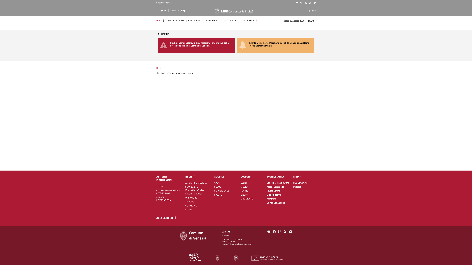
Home (159, 68)
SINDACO (160, 186)
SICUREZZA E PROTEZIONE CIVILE (194, 188)
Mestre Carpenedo (275, 186)
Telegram (315, 3)
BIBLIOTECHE (247, 198)
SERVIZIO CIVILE (221, 190)
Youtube (297, 3)
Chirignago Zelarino (276, 202)
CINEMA (244, 194)
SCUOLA (218, 186)
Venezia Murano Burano (278, 182)
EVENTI (244, 182)
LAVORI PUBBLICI (193, 193)
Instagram (306, 3)
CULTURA (246, 176)
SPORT (188, 209)
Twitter (310, 3)
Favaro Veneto (273, 190)
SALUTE (218, 194)
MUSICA (244, 186)
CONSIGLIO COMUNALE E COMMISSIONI (168, 192)
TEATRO (244, 190)
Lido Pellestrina (274, 194)
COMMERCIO (191, 205)
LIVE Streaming (178, 10)
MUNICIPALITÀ (275, 176)
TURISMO (189, 201)
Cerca (313, 10)
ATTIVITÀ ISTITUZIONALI (164, 178)
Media (297, 176)
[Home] (235, 10)
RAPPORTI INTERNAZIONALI (164, 199)
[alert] (196, 45)
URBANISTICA (191, 197)
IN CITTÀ (190, 176)
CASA (217, 182)
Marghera (271, 198)
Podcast (297, 186)
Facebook (301, 3)
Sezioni (163, 10)
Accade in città (166, 218)
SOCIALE (219, 176)
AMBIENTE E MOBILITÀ (196, 182)
